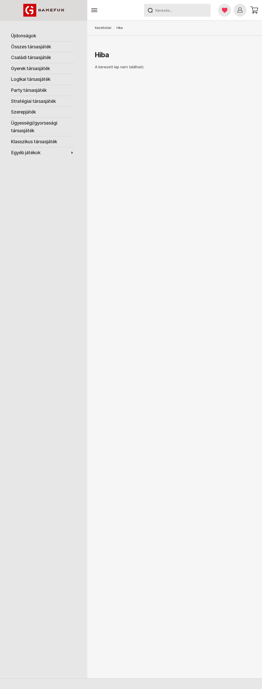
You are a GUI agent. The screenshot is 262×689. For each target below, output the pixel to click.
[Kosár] (253, 10)
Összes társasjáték (31, 46)
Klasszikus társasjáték (34, 141)
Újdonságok (23, 35)
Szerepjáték (23, 112)
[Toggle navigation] (94, 10)
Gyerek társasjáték (30, 68)
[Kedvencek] (224, 10)
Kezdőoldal (103, 28)
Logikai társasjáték (30, 79)
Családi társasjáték (31, 57)
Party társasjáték (29, 90)
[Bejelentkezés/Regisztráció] (240, 10)
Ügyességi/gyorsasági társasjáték (34, 127)
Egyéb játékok (25, 152)
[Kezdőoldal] (43, 10)
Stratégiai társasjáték (33, 101)
